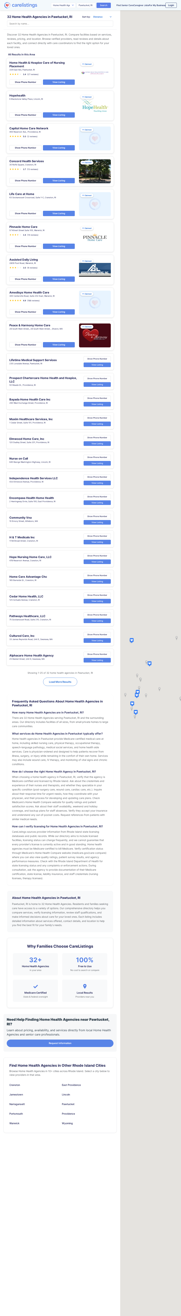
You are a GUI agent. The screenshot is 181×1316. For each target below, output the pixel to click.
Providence (68, 1113)
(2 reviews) (32, 136)
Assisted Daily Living (23, 259)
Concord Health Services (26, 161)
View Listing (58, 82)
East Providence (71, 1084)
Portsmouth (16, 1113)
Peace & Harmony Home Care (29, 325)
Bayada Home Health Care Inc (29, 399)
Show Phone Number (25, 82)
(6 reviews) (32, 268)
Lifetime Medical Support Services (33, 360)
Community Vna (20, 517)
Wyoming (67, 1123)
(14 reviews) (32, 235)
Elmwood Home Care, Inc (26, 439)
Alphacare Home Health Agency (31, 655)
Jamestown (16, 1094)
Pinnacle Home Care (23, 227)
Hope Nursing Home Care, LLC (30, 557)
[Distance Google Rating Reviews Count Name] (102, 17)
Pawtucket (68, 1104)
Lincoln (66, 1094)
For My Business (157, 5)
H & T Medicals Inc (22, 537)
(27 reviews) (33, 74)
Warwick (14, 1123)
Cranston (14, 1084)
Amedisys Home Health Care (29, 292)
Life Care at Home (21, 194)
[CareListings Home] (30, 5)
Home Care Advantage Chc (28, 576)
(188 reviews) (33, 300)
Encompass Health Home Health (31, 498)
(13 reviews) (32, 169)
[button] (149, 664)
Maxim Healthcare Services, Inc (31, 419)
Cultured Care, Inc (21, 636)
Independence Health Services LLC (33, 478)
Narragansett (17, 1104)
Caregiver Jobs (141, 5)
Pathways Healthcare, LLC (27, 616)
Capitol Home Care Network (28, 128)
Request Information (60, 1043)
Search (103, 5)
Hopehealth (17, 95)
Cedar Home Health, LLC (26, 596)
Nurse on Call (18, 458)
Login (171, 5)
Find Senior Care (124, 5)
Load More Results (60, 681)
